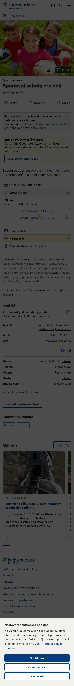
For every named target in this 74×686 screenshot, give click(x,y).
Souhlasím (37, 658)
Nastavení (37, 676)
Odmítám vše (37, 667)
